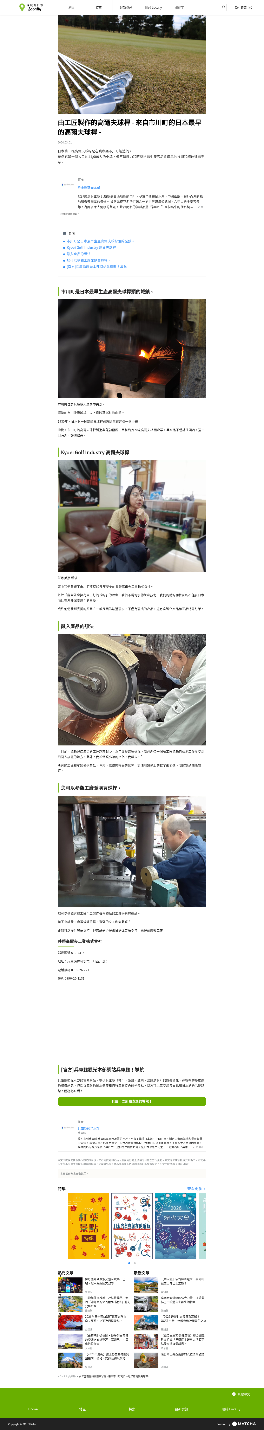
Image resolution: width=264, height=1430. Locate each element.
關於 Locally (231, 1408)
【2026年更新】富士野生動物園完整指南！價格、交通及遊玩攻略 (107, 1356)
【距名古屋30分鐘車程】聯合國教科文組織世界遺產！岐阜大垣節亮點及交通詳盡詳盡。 (183, 1339)
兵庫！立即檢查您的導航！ (132, 1101)
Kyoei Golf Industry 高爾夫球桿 (91, 247)
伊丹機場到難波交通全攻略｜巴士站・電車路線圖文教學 (106, 1281)
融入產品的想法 (79, 253)
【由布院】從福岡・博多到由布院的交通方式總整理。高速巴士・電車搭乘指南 (106, 1339)
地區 (82, 1408)
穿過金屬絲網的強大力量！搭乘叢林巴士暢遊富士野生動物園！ (182, 1300)
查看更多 (195, 1188)
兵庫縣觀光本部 (89, 187)
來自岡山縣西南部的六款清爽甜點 (182, 1354)
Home (33, 1408)
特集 (132, 1408)
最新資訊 (181, 1408)
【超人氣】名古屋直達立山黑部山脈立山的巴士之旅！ (182, 1281)
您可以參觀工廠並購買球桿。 (89, 260)
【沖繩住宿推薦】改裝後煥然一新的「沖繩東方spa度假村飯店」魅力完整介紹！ (107, 1302)
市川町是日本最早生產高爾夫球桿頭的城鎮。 (101, 240)
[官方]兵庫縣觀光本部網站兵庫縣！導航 (97, 266)
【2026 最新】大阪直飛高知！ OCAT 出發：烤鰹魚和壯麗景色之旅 (183, 1318)
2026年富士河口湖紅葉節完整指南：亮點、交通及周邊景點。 (105, 1318)
